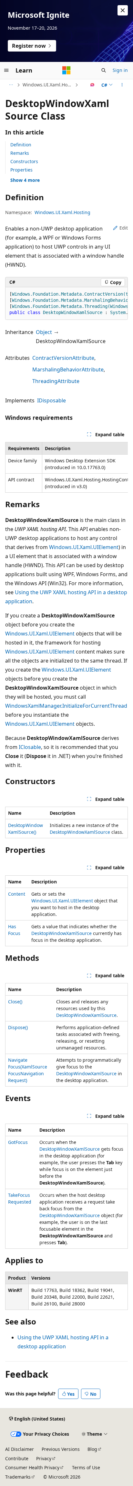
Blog (92, 1449)
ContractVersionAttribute (63, 357)
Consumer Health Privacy (32, 1467)
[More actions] (122, 85)
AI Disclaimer (19, 1449)
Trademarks (18, 1477)
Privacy (43, 1458)
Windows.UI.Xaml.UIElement (83, 547)
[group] (66, 303)
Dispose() (18, 1027)
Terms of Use (86, 1467)
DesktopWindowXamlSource (80, 832)
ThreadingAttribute (55, 381)
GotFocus (18, 1142)
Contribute (16, 1458)
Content (16, 894)
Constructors (24, 161)
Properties (21, 170)
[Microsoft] (66, 70)
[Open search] (103, 70)
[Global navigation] (6, 70)
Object (44, 332)
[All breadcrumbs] (10, 85)
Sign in (120, 70)
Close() (15, 1002)
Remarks (19, 153)
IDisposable (51, 400)
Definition (20, 145)
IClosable (30, 747)
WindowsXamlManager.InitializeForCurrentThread (66, 705)
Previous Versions (61, 1449)
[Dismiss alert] (123, 10)
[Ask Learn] (92, 85)
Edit (123, 228)
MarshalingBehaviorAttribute (68, 369)
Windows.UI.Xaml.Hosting (48, 85)
